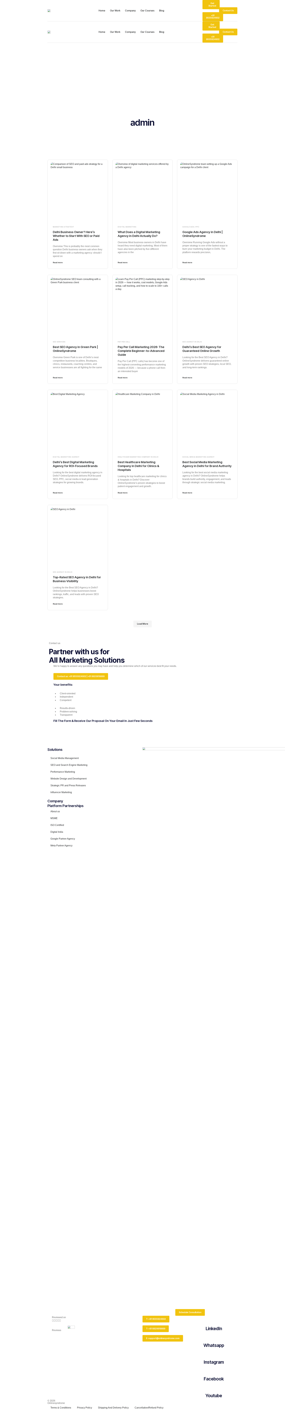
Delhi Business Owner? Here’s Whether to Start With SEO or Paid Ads (76, 236)
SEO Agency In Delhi (192, 342)
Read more (58, 262)
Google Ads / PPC (190, 227)
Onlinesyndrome (56, 1403)
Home (102, 10)
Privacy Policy (84, 1407)
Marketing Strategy (63, 227)
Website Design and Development (68, 778)
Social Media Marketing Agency (198, 457)
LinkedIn (214, 1328)
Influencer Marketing (61, 792)
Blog (161, 10)
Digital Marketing (127, 227)
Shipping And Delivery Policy (113, 1407)
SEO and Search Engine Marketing (68, 765)
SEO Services (59, 342)
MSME (54, 818)
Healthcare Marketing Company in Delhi (138, 457)
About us (55, 811)
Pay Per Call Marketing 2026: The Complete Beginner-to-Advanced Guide (141, 350)
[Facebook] (213, 1369)
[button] (142, 624)
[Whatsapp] (213, 1336)
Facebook (214, 1378)
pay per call (124, 342)
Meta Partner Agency (61, 845)
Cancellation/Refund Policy (149, 1407)
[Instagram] (213, 1353)
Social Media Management (64, 758)
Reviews (56, 1330)
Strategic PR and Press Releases (68, 785)
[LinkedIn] (213, 1319)
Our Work (115, 10)
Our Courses (147, 10)
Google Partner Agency (62, 838)
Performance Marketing (62, 772)
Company (130, 10)
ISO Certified (57, 825)
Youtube (213, 1395)
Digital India (56, 832)
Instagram (214, 1362)
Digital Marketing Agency (66, 457)
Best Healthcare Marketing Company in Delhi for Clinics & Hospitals (138, 466)
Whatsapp (214, 1345)
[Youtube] (213, 1386)
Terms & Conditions (60, 1407)
